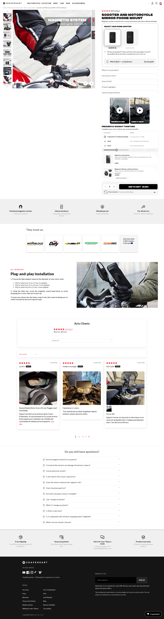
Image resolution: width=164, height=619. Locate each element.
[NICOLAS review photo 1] (125, 388)
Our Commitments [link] (49, 590)
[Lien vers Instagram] (31, 573)
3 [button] (82, 436)
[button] (39, 3)
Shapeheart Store (38, 615)
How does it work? (109, 76)
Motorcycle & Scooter (15, 8)
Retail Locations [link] (27, 605)
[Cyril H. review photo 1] (38, 388)
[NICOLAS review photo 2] (109, 408)
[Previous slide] (7, 11)
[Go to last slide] (85, 83)
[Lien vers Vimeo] (39, 573)
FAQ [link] (44, 594)
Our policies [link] (47, 608)
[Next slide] (91, 83)
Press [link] (24, 594)
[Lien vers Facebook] (27, 573)
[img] (24, 363)
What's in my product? (110, 70)
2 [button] (79, 436)
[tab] (153, 192)
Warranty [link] (25, 597)
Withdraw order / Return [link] (30, 608)
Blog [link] (44, 601)
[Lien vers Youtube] (23, 573)
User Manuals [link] (47, 597)
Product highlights (109, 87)
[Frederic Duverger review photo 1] (82, 388)
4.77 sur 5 (69, 329)
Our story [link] (25, 590)
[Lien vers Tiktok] (35, 573)
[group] (52, 49)
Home (5, 8)
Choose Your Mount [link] (28, 601)
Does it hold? (107, 81)
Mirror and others (30, 8)
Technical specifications (111, 92)
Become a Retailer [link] (49, 605)
